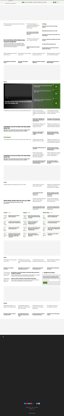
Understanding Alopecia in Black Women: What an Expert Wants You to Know (23, 314)
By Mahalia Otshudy (35, 209)
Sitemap (27, 407)
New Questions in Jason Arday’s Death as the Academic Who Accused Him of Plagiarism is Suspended (25, 273)
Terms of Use (36, 407)
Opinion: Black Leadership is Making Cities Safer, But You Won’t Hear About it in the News (34, 216)
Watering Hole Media (33, 413)
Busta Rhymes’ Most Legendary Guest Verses (23, 62)
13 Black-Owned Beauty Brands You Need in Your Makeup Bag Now (53, 216)
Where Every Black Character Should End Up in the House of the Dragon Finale (33, 234)
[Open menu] (57, 2)
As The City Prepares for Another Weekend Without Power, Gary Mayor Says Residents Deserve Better (33, 33)
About (30, 407)
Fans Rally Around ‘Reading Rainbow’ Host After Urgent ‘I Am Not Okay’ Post (14, 222)
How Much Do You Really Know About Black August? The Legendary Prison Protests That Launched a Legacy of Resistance (14, 235)
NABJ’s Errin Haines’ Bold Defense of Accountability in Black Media (23, 278)
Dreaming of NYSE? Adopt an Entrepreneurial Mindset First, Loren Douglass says (18, 102)
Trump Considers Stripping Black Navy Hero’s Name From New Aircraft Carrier (53, 207)
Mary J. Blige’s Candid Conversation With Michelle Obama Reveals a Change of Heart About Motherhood (39, 162)
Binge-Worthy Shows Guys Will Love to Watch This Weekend (53, 62)
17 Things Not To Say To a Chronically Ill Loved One (53, 314)
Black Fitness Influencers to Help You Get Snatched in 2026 (9, 314)
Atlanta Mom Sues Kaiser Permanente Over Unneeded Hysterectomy (38, 314)
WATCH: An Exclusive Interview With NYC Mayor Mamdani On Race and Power (43, 86)
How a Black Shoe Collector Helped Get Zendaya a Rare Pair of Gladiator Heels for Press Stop (54, 228)
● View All (9, 212)
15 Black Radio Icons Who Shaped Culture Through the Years (13, 228)
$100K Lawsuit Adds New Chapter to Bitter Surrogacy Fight (14, 216)
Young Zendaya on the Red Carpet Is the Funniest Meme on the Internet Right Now (51, 35)
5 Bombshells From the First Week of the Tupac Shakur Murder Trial (49, 27)
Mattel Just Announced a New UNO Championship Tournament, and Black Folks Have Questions (53, 133)
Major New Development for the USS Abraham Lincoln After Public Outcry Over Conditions (50, 48)
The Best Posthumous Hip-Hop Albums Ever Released (53, 268)
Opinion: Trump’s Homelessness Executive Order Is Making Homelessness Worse (33, 222)
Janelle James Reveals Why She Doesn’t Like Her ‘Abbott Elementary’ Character (39, 207)
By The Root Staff (6, 203)
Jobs (34, 408)
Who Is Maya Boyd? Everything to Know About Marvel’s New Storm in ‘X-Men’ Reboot (53, 162)
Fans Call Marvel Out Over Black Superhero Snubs (49, 44)
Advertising (30, 408)
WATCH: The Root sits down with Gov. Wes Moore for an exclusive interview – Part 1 (42, 100)
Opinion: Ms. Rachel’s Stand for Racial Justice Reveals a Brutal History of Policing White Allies (34, 228)
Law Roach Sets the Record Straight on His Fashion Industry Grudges (54, 222)
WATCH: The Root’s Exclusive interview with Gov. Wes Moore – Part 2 (42, 91)
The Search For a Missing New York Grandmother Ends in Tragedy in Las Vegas (51, 40)
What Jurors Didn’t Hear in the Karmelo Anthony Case (39, 62)
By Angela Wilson (49, 196)
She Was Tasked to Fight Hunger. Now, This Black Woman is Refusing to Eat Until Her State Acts (38, 119)
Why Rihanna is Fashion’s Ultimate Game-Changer (53, 234)
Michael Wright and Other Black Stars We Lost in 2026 (49, 30)
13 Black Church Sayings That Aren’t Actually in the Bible (33, 47)
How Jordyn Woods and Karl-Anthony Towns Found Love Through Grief (14, 40)
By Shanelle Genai (35, 195)
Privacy (32, 407)
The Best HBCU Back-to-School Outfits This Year (10, 62)
